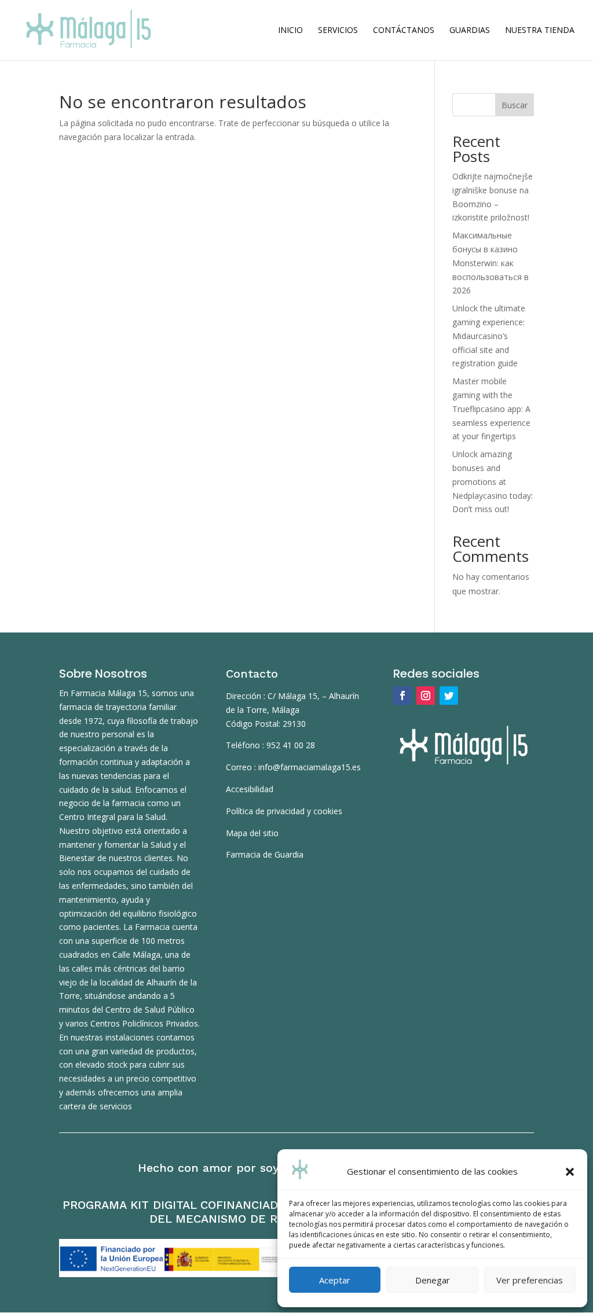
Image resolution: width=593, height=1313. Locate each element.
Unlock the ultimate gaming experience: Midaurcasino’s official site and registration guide (488, 336)
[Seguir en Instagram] (425, 695)
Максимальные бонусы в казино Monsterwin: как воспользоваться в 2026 (490, 263)
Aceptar (334, 1280)
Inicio (290, 30)
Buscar (515, 105)
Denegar (432, 1280)
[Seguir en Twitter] (449, 695)
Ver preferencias (529, 1280)
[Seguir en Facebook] (402, 695)
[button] (570, 1172)
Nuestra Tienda (539, 30)
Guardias (469, 30)
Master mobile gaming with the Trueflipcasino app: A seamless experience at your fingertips (491, 409)
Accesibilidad (249, 789)
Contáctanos (403, 30)
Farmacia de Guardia (264, 854)
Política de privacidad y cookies (284, 811)
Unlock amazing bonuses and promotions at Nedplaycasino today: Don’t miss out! (492, 481)
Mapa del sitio (252, 832)
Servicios (338, 30)
